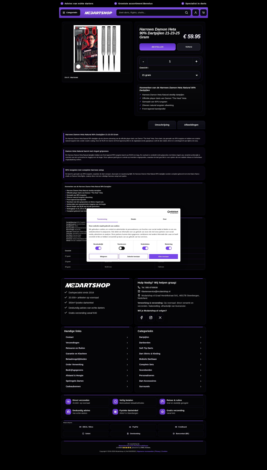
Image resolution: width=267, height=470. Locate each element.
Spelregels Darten (75, 381)
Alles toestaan (163, 256)
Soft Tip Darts (146, 348)
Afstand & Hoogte (74, 375)
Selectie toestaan (133, 256)
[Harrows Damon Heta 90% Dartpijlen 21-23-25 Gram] (97, 49)
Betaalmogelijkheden (76, 359)
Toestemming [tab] (102, 219)
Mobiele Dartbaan (148, 359)
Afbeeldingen (191, 124)
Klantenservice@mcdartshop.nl (156, 291)
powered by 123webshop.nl (195, 461)
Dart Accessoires (147, 381)
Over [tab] (165, 219)
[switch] (122, 248)
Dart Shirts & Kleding (149, 353)
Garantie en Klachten (76, 353)
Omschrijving (162, 124)
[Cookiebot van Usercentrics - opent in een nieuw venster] (169, 212)
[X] (160, 317)
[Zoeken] (187, 12)
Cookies (164, 451)
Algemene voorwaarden (145, 451)
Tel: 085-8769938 (150, 287)
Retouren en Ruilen (75, 348)
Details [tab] (133, 219)
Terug (188, 47)
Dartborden (144, 343)
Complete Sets (146, 364)
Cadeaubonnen (73, 386)
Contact (70, 337)
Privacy (157, 451)
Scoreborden (145, 370)
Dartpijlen (144, 337)
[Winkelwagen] (203, 12)
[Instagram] (151, 317)
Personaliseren (146, 375)
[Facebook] (141, 317)
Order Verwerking (74, 364)
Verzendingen (72, 343)
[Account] (195, 12)
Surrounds (144, 386)
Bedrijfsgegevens (74, 370)
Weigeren (103, 256)
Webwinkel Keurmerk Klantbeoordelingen (133, 445)
